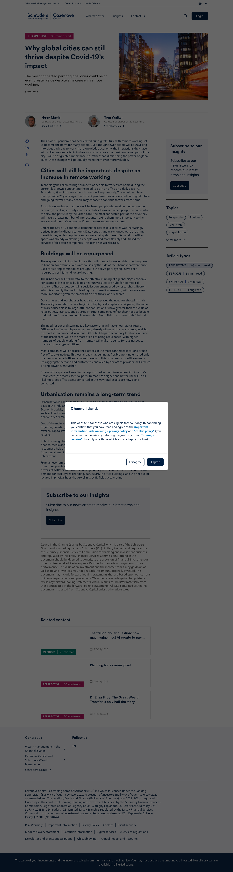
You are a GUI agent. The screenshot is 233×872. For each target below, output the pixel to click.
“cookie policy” (144, 431)
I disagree (135, 462)
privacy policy (118, 431)
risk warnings (98, 431)
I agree (155, 462)
